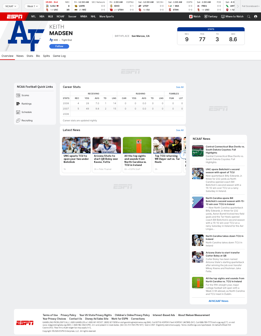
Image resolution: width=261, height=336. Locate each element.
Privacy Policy (68, 315)
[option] (76, 155)
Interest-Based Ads (164, 315)
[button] (248, 16)
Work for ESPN (119, 319)
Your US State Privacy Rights (95, 315)
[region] (127, 101)
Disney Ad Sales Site (96, 319)
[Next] (237, 6)
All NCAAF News (218, 301)
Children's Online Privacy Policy (132, 315)
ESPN (15, 16)
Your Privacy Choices (54, 319)
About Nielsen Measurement (194, 315)
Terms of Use (50, 315)
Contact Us (75, 319)
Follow (59, 46)
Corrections (138, 319)
